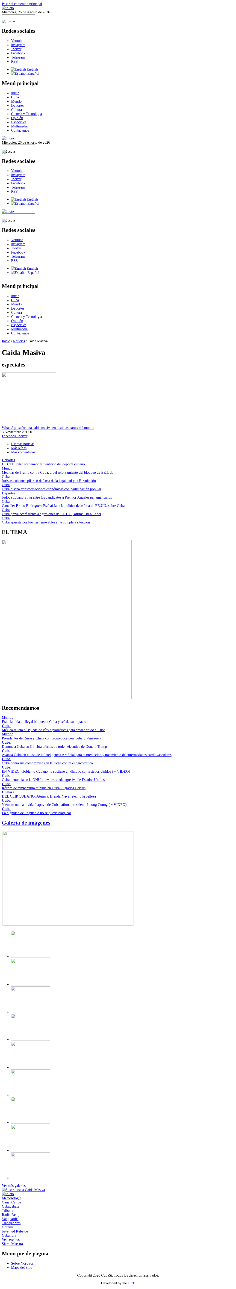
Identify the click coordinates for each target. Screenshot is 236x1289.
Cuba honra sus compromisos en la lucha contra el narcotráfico (47, 763)
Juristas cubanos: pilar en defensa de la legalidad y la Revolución (49, 481)
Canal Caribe (11, 1202)
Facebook (18, 53)
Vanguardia (10, 1219)
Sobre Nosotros (22, 1263)
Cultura (16, 110)
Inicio (15, 93)
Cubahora (9, 1235)
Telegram (18, 57)
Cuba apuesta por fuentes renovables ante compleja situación (46, 522)
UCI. (131, 1283)
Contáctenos (20, 130)
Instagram (18, 45)
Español (33, 73)
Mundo (16, 101)
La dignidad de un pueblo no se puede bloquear (36, 813)
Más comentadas (23, 452)
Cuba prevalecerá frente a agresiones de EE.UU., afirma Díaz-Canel (51, 514)
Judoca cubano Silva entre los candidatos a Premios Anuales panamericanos (57, 497)
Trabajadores (11, 1223)
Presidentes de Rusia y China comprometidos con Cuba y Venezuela (51, 738)
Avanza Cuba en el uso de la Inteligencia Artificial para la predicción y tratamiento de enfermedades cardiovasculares (86, 755)
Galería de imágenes (26, 823)
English (32, 69)
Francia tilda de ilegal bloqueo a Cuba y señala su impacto (44, 722)
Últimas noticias (22, 444)
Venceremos (11, 1240)
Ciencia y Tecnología (26, 114)
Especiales (18, 122)
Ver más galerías (14, 1186)
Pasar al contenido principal (22, 4)
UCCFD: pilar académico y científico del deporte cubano (43, 464)
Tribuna (7, 1210)
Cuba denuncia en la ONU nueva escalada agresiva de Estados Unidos (53, 780)
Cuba (15, 97)
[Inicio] (8, 8)
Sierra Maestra (12, 1244)
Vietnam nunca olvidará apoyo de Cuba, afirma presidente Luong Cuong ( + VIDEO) (64, 805)
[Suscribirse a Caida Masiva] (23, 1190)
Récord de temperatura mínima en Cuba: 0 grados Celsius (44, 788)
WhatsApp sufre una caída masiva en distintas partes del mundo (48, 428)
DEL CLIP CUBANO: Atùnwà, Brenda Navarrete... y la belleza (49, 796)
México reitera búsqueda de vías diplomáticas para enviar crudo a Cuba (53, 730)
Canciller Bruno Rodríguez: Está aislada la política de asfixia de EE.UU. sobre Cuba (63, 506)
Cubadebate (10, 1206)
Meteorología (11, 1198)
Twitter (16, 49)
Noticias (19, 341)
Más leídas (19, 448)
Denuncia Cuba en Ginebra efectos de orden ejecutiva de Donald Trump (54, 746)
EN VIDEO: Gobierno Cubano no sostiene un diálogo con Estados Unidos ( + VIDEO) (66, 771)
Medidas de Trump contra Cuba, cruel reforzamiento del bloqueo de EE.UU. (57, 472)
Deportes (17, 105)
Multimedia (19, 126)
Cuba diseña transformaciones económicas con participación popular (51, 489)
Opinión (17, 118)
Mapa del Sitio (21, 1267)
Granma (8, 1227)
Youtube (17, 41)
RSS (14, 61)
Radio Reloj (10, 1215)
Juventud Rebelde (15, 1231)
